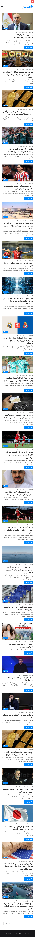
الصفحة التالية (8, 923)
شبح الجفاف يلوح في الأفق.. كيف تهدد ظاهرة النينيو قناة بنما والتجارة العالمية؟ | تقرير (17, 906)
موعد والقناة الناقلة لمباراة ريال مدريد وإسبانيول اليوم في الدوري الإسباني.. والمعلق (18, 340)
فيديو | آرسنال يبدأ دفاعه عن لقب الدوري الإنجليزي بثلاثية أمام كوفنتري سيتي (18, 530)
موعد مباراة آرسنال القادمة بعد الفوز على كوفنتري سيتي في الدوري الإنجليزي (18, 455)
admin (30, 32)
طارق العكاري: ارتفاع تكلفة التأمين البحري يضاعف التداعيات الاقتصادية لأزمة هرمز (19, 569)
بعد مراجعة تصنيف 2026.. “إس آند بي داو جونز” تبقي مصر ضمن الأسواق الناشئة (18, 74)
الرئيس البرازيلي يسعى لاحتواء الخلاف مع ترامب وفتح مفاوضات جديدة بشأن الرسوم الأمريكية (18, 866)
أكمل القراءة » (28, 47)
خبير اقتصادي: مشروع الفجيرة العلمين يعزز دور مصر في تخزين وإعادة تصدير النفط (18, 225)
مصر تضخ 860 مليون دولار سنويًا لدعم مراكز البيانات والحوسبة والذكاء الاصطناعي (18, 301)
